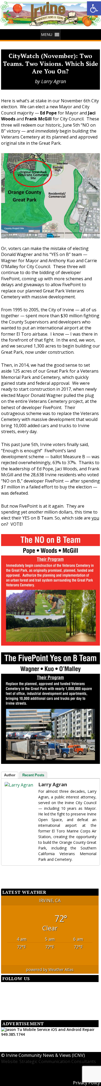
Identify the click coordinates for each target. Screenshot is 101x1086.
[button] (94, 8)
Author (9, 775)
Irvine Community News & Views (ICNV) (45, 1055)
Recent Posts (33, 775)
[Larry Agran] (15, 785)
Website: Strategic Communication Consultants (48, 1061)
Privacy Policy (86, 1083)
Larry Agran (53, 81)
